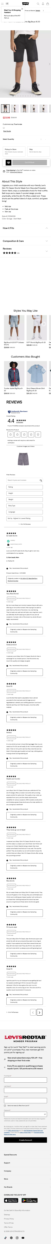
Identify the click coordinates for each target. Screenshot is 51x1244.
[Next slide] (44, 324)
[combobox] (26, 518)
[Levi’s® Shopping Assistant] (7, 3)
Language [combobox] (11, 512)
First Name (7, 1076)
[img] (45, 1114)
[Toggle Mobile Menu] (2, 3)
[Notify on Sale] (43, 3)
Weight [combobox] (10, 499)
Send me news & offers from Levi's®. (18, 1105)
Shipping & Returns (16, 172)
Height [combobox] (10, 493)
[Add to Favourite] (8, 162)
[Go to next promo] (43, 11)
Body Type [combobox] (11, 506)
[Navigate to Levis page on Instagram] (17, 1238)
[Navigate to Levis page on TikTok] (5, 1238)
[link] (7, 1215)
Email (6, 1096)
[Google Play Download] (30, 1200)
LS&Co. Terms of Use (13, 1130)
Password (7, 1110)
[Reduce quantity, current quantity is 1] (36, 139)
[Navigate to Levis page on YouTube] (22, 1238)
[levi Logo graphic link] (25, 4)
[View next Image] (49, 64)
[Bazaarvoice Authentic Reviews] (18, 412)
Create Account (25, 1140)
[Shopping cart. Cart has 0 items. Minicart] (47, 3)
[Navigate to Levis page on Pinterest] (11, 1238)
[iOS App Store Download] (11, 1200)
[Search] (38, 3)
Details (38, 10)
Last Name (7, 1086)
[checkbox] (6, 1106)
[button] (7, 131)
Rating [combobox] (10, 487)
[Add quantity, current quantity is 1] (45, 139)
